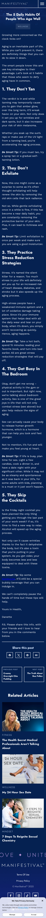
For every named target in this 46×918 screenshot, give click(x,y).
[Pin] (27, 655)
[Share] (10, 655)
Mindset (7, 831)
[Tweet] (18, 655)
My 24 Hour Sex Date (16, 792)
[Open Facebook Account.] (10, 895)
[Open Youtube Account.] (35, 895)
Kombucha (8, 578)
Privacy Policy (23, 881)
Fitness (7, 735)
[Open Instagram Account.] (19, 895)
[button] (42, 4)
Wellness (23, 26)
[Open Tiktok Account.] (27, 895)
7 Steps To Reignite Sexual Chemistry (20, 838)
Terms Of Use (23, 874)
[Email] (36, 655)
